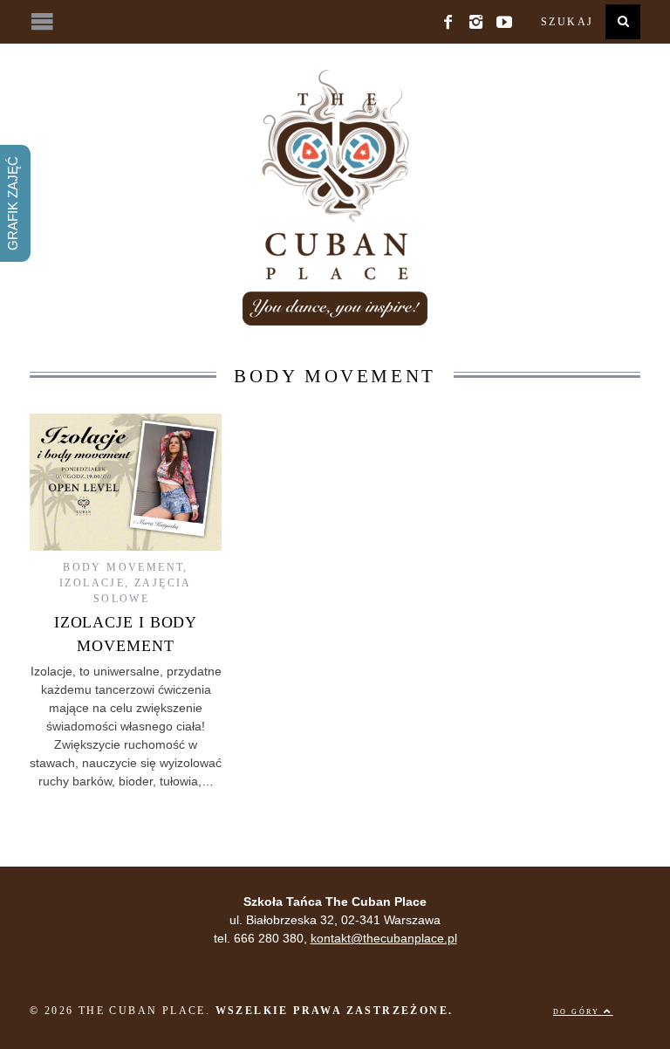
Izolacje (92, 583)
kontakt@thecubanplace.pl (384, 938)
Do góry (578, 1012)
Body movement (123, 567)
